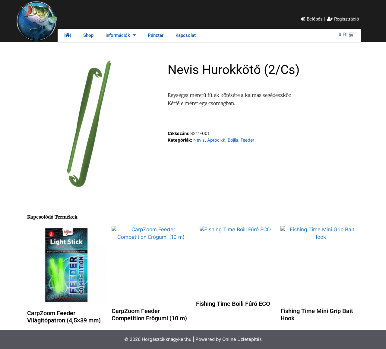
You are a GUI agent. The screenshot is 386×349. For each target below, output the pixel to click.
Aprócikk (216, 139)
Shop (88, 35)
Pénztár (155, 35)
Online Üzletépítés (242, 339)
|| (67, 35)
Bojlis (233, 139)
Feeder (247, 139)
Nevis (199, 139)
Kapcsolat (186, 35)
